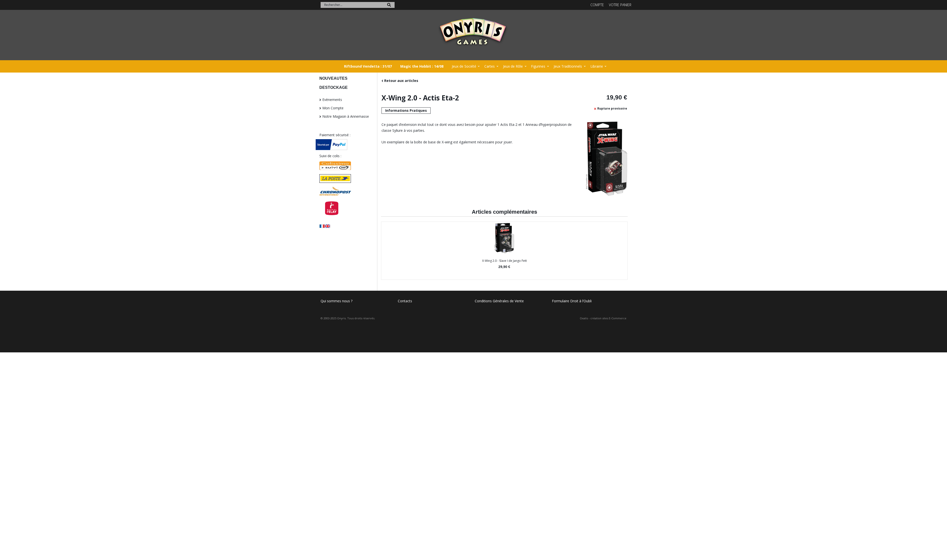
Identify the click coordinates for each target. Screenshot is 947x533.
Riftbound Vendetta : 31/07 (368, 66)
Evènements (332, 99)
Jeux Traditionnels (568, 66)
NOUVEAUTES (333, 78)
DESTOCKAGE (333, 87)
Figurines (538, 66)
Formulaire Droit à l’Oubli (572, 301)
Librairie (596, 66)
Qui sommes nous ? (336, 301)
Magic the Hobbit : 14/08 (421, 66)
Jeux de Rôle (513, 66)
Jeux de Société (464, 66)
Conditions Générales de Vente (499, 301)
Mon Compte (333, 108)
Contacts (405, 301)
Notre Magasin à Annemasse (345, 116)
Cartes (489, 66)
